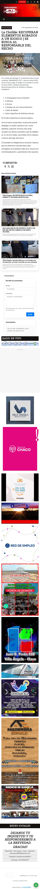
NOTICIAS (25, 23)
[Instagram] (34, 1)
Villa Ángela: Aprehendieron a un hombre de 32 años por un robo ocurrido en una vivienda (20, 261)
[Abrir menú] (3, 19)
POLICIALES (15, 23)
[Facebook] (31, 1)
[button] (16, 1)
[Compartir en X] (8, 166)
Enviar (30, 314)
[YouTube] (37, 1)
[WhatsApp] (27, 1)
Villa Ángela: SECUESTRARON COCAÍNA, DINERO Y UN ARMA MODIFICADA (18, 196)
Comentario (9, 293)
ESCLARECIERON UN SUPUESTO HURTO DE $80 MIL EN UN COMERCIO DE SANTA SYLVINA (19, 230)
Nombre (8, 285)
